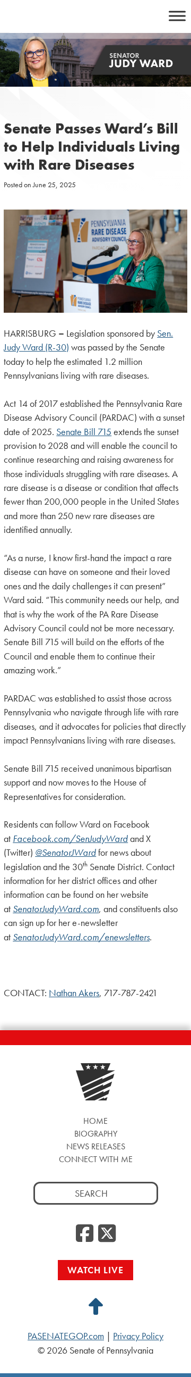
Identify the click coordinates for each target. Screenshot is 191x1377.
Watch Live (95, 1270)
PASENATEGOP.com (66, 1336)
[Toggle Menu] (177, 16)
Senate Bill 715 (83, 432)
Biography (95, 1133)
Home (95, 1120)
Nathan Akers (74, 993)
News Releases (95, 1146)
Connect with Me (96, 1159)
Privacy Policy (138, 1336)
